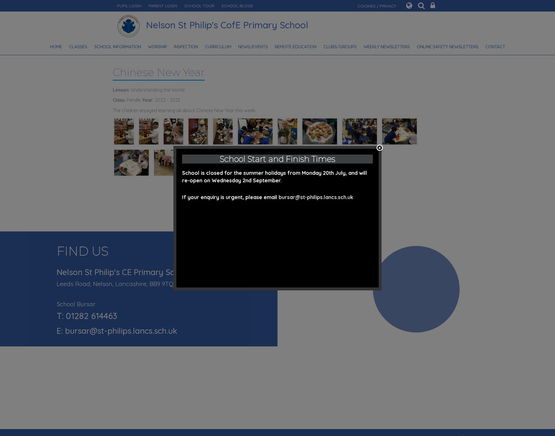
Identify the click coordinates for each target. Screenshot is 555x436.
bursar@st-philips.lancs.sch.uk (316, 197)
